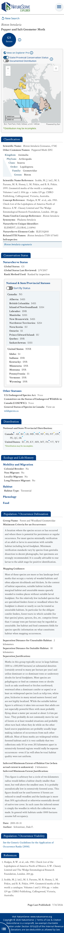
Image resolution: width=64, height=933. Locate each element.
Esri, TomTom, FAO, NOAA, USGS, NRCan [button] (22, 124)
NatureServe (27, 919)
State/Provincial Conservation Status (28, 57)
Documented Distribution (22, 60)
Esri (58, 124)
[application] (32, 94)
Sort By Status (22, 288)
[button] (8, 68)
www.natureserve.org (41, 916)
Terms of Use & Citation (49, 919)
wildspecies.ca (11, 411)
